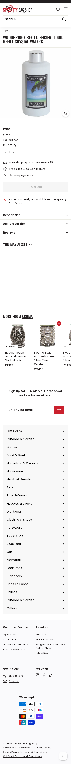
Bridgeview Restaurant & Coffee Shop (51, 646)
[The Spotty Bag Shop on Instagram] (37, 675)
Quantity (10, 145)
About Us (41, 634)
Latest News (43, 653)
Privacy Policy (42, 747)
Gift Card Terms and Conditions (22, 756)
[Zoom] (65, 113)
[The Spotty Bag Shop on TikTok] (50, 675)
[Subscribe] (59, 410)
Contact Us (10, 639)
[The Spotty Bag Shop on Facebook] (44, 675)
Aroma (27, 316)
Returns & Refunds (14, 649)
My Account (10, 634)
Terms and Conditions (16, 747)
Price (7, 129)
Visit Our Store (44, 639)
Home (6, 30)
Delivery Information (15, 644)
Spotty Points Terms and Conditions (25, 752)
